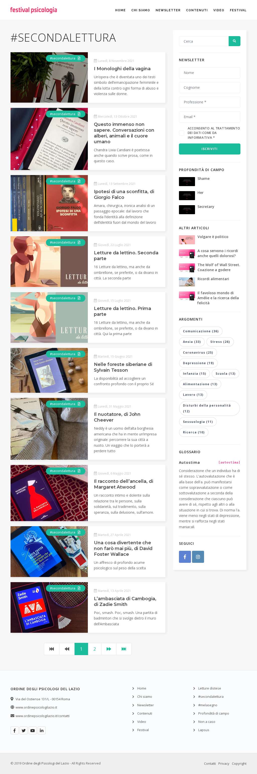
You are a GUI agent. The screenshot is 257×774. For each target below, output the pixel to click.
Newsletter (168, 10)
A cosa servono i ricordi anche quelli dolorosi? (218, 253)
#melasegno (207, 705)
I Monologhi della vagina (122, 68)
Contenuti (197, 10)
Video (218, 10)
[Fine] (124, 649)
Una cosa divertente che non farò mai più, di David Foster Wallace (123, 548)
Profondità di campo (213, 713)
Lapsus (203, 730)
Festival (238, 10)
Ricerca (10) (194, 432)
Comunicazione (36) (201, 331)
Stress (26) (220, 342)
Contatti (210, 763)
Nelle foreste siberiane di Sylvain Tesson (123, 367)
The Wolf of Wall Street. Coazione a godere (219, 267)
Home (120, 10)
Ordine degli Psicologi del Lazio (45, 763)
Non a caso (206, 721)
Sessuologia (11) (198, 422)
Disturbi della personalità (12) (207, 408)
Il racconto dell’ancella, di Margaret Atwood (123, 484)
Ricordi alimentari (213, 278)
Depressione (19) (198, 363)
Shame (204, 178)
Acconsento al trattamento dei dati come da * (214, 133)
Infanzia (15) (194, 373)
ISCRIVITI (210, 149)
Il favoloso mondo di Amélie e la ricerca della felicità (218, 297)
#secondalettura (63, 58)
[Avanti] (108, 649)
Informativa (200, 137)
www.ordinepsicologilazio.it (36, 707)
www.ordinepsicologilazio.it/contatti (43, 716)
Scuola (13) (225, 373)
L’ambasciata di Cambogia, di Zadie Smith (125, 601)
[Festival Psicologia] (34, 17)
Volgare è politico (213, 236)
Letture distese (209, 688)
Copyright (239, 763)
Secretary (206, 206)
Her (201, 192)
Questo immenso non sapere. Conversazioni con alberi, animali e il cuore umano (124, 133)
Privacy (223, 763)
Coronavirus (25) (198, 352)
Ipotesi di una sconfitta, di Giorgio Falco (124, 194)
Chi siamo (140, 10)
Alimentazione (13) (200, 384)
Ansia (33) (192, 342)
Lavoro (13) (193, 395)
